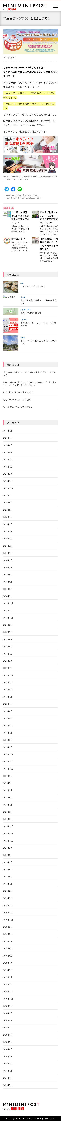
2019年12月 (8, 905)
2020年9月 (7, 847)
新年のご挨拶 (18, 238)
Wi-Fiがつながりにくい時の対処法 (17, 406)
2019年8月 (7, 934)
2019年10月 (8, 919)
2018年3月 (7, 1056)
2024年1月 (7, 596)
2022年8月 (7, 696)
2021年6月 (7, 797)
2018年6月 (7, 1034)
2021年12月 (8, 754)
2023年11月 (8, 610)
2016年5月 (7, 1085)
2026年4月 (7, 452)
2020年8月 (7, 854)
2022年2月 (7, 739)
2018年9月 (7, 1013)
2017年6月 (7, 1077)
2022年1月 (7, 747)
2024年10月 (8, 552)
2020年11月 (8, 833)
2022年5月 (7, 718)
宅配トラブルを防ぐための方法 (16, 399)
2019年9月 (7, 926)
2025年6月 (7, 502)
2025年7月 (7, 495)
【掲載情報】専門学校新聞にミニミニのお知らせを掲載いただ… (49, 243)
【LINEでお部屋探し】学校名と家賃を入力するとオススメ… (20, 217)
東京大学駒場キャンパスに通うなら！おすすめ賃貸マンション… (49, 217)
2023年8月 (7, 624)
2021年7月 (7, 790)
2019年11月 (8, 912)
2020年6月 (7, 869)
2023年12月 (8, 603)
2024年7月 (7, 567)
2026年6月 (7, 445)
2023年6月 (7, 639)
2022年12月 (8, 667)
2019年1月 (7, 984)
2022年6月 (7, 711)
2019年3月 (7, 970)
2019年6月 (7, 948)
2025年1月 (7, 538)
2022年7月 (7, 703)
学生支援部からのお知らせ (28, 195)
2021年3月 (7, 811)
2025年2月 (7, 531)
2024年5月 (7, 581)
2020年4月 (7, 883)
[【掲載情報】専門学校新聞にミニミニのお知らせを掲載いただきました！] (35, 242)
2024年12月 (8, 545)
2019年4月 (7, 962)
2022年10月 (8, 682)
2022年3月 (7, 732)
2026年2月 (7, 466)
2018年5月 (7, 1041)
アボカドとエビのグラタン (32, 286)
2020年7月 (7, 862)
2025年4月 (7, 517)
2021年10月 (8, 768)
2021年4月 (7, 804)
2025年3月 (7, 524)
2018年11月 (8, 998)
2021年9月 (7, 775)
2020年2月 (7, 890)
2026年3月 (7, 459)
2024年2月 (7, 588)
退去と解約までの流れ (30, 312)
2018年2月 (7, 1063)
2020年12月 (8, 826)
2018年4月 (7, 1049)
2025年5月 (7, 509)
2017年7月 (7, 1070)
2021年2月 (7, 819)
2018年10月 (8, 1006)
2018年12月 (8, 991)
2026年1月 (7, 473)
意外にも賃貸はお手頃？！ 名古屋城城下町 (38, 302)
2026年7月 (7, 437)
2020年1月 (7, 898)
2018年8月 (7, 1020)
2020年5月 (7, 876)
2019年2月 (7, 977)
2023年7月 (7, 632)
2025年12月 (8, 481)
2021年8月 (7, 783)
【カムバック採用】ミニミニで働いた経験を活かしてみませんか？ (30, 374)
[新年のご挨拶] (7, 242)
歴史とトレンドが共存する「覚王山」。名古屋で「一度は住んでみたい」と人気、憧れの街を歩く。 (29, 384)
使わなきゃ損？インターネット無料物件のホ (38, 324)
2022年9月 (7, 689)
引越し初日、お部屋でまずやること (18, 392)
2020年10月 (8, 840)
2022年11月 (8, 675)
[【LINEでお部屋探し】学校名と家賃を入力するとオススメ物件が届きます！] (7, 216)
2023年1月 (7, 660)
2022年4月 (7, 725)
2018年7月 (7, 1027)
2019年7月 (7, 941)
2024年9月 (7, 560)
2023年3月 (7, 653)
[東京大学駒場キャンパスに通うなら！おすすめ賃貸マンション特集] (35, 216)
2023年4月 (7, 646)
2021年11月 (8, 761)
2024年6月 (7, 574)
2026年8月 (7, 430)
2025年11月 (8, 488)
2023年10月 (8, 617)
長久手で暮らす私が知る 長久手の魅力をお (38, 342)
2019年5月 (7, 955)
